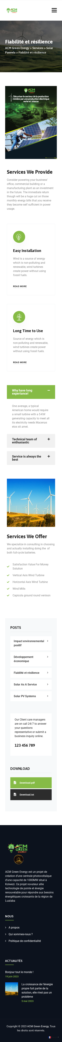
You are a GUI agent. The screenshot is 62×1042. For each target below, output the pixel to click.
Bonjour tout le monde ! (19, 972)
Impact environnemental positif (29, 643)
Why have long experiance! (22, 392)
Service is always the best (26, 458)
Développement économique (23, 659)
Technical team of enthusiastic (24, 440)
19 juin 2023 (12, 976)
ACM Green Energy (38, 1026)
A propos (14, 927)
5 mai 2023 (28, 1001)
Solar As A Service (25, 684)
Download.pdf (27, 782)
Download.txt (27, 794)
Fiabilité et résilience (26, 672)
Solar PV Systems (25, 696)
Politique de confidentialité (25, 941)
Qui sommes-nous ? (21, 934)
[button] (31, 392)
